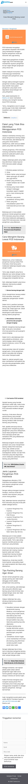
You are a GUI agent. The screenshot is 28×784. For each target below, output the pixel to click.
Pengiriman (10, 12)
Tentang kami (14, 778)
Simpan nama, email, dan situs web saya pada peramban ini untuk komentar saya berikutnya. (14, 758)
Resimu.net (6, 98)
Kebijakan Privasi (11, 776)
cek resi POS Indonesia (9, 701)
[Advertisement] (14, 382)
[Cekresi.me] (7, 2)
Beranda (5, 28)
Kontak (19, 776)
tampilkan (13, 117)
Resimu (8, 10)
